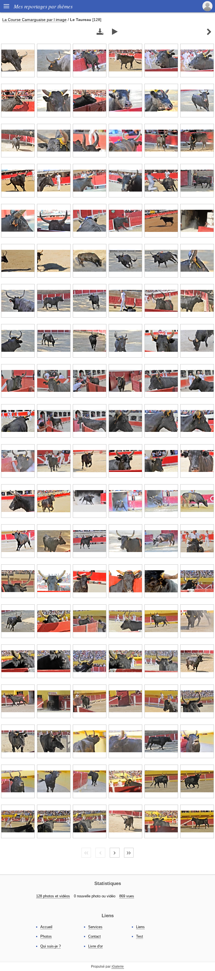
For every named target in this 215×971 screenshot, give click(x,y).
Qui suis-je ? (50, 946)
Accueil (46, 927)
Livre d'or (95, 946)
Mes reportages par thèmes (43, 6)
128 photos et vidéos (53, 896)
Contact (94, 936)
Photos (46, 936)
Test (139, 936)
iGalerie (118, 966)
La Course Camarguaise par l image (34, 19)
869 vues (126, 896)
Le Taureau (80, 19)
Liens (140, 927)
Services (95, 927)
